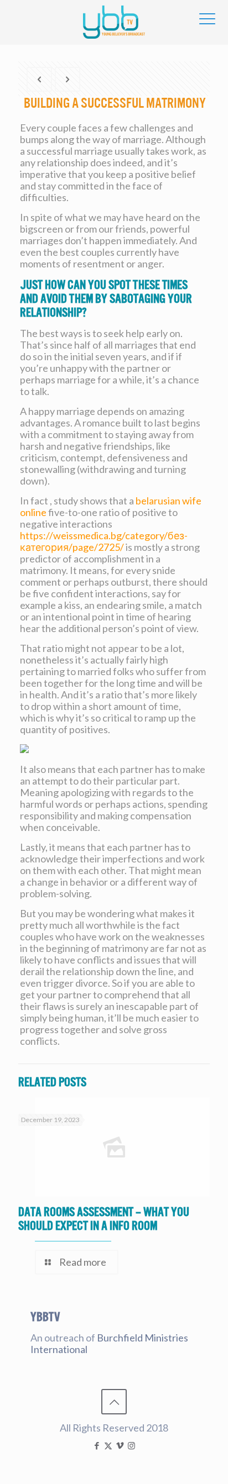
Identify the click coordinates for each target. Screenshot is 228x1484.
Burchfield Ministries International (109, 1343)
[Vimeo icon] (120, 1445)
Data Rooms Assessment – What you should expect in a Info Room (103, 1218)
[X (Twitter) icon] (108, 1445)
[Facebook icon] (96, 1445)
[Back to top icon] (114, 1401)
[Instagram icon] (131, 1445)
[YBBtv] (114, 22)
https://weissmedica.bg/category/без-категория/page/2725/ (104, 541)
